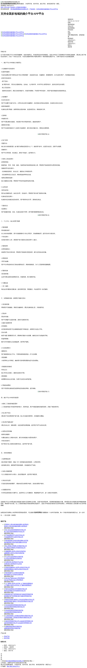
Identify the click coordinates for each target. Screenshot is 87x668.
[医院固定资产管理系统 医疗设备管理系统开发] (18, 594)
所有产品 (7, 636)
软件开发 (7, 638)
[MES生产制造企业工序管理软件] (14, 578)
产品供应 (12, 7)
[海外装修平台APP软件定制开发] (14, 572)
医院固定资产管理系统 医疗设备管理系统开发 (18, 596)
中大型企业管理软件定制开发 (13, 558)
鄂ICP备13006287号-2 (13, 666)
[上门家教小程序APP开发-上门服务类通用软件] (18, 583)
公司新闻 (18, 7)
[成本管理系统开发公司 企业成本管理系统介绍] (18, 621)
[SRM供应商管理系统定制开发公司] (15, 605)
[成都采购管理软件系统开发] (13, 626)
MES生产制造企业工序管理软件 (13, 580)
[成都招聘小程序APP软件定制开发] (15, 551)
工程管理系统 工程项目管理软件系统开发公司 (18, 617)
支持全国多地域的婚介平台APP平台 (47, 9)
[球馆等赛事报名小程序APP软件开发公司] (17, 567)
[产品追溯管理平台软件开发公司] (14, 535)
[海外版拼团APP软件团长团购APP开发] (16, 540)
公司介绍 (6, 7)
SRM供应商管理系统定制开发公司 (14, 606)
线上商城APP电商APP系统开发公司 (14, 547)
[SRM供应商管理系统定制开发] (13, 610)
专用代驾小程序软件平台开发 (13, 564)
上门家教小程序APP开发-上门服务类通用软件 (18, 585)
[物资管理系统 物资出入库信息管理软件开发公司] (19, 599)
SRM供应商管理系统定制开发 (13, 612)
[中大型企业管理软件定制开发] (13, 556)
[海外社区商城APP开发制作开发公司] (15, 589)
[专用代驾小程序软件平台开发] (13, 562)
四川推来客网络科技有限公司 (19, 9)
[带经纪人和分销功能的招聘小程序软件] (16, 524)
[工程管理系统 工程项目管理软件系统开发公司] (18, 615)
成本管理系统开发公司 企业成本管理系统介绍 (18, 623)
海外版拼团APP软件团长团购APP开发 (15, 542)
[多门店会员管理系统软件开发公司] (15, 530)
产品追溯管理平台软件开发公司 (13, 537)
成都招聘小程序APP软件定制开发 (14, 553)
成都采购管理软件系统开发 (12, 628)
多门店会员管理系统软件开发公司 (14, 531)
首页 (2, 7)
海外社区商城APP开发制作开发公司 (15, 590)
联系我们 (24, 7)
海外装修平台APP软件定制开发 (13, 574)
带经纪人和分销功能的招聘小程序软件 (15, 526)
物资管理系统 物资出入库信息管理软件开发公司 (18, 601)
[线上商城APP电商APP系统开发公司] (15, 546)
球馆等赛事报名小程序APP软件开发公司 (16, 569)
